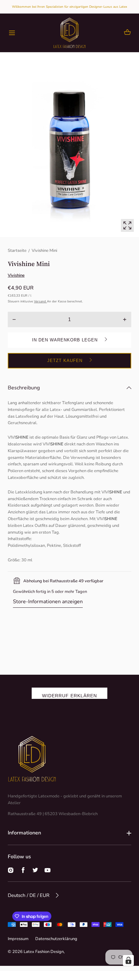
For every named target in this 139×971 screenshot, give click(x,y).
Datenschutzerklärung (56, 939)
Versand (40, 301)
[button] (12, 33)
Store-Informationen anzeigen (48, 601)
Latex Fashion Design (44, 952)
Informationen (24, 832)
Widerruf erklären (69, 695)
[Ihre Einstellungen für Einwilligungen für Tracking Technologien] (128, 960)
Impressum (18, 939)
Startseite (17, 250)
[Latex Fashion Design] (69, 33)
